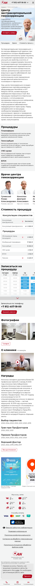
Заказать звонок (9, 312)
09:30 (25, 281)
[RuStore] (17, 522)
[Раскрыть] (28, 2)
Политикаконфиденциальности (18, 535)
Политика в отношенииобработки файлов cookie (17, 546)
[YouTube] (20, 498)
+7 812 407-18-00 (19, 2)
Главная (3, 7)
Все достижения (9, 450)
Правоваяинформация (17, 531)
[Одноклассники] (20, 503)
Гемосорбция (7, 141)
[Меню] (32, 2)
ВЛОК (3, 161)
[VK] (7, 498)
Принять (27, 576)
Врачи (14, 43)
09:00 (25, 278)
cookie (17, 570)
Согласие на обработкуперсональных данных (17, 540)
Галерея (6, 344)
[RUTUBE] (7, 508)
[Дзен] (20, 508)
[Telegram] (7, 503)
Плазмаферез (7, 131)
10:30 (25, 287)
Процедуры (5, 43)
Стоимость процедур (27, 43)
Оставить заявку (9, 33)
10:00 (25, 284)
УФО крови (6, 151)
